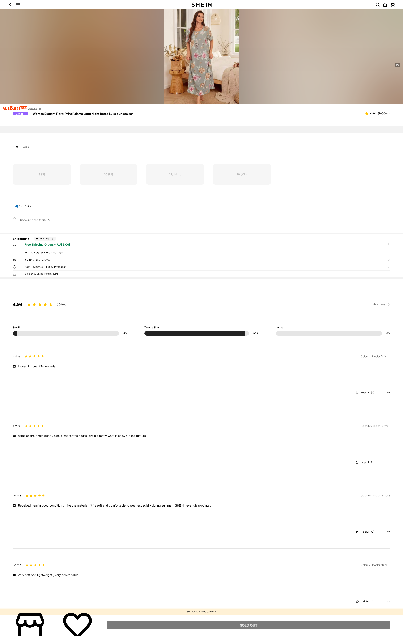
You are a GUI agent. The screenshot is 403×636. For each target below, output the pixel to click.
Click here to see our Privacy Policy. (86, 600)
